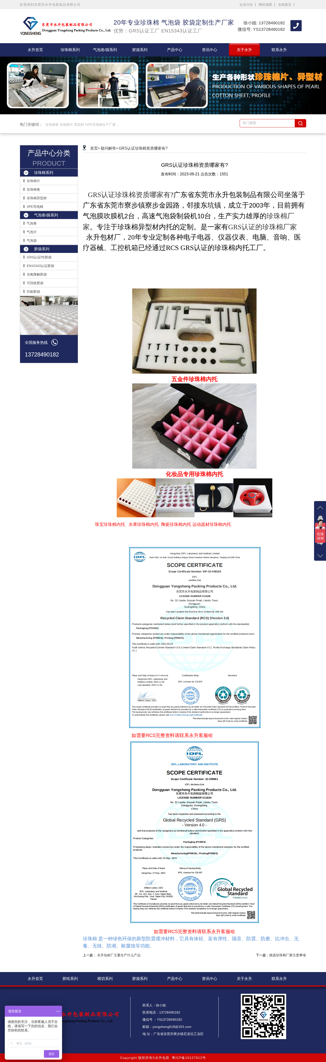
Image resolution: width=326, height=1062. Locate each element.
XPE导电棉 (35, 207)
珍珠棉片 (33, 181)
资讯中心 (209, 50)
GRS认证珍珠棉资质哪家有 (129, 195)
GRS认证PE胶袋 (39, 257)
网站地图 (265, 4)
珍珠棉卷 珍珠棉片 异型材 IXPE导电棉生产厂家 (80, 124)
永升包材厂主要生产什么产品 (119, 955)
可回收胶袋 (35, 283)
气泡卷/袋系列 (105, 50)
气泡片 (32, 232)
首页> (95, 148)
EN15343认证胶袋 (40, 266)
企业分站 (246, 4)
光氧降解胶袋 (37, 274)
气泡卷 (32, 223)
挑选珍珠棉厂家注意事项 (287, 955)
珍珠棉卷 (33, 189)
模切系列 (105, 979)
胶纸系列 (70, 979)
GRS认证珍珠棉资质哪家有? (143, 148)
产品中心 (174, 50)
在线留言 (284, 4)
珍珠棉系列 (70, 50)
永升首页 (35, 50)
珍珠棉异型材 (37, 198)
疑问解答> (109, 148)
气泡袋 (32, 240)
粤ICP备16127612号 (189, 1058)
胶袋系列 (139, 50)
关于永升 (244, 50)
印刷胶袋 (33, 291)
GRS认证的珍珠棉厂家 (262, 227)
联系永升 (279, 50)
